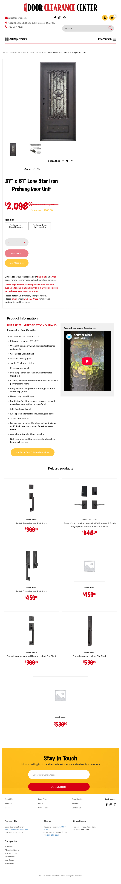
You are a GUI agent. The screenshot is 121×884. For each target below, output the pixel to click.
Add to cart (16, 253)
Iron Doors (9, 860)
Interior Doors (11, 853)
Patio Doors (9, 856)
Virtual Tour (43, 808)
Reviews (75, 803)
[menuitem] (13, 149)
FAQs (53, 276)
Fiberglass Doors (12, 850)
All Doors (8, 847)
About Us (8, 799)
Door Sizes (42, 799)
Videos (7, 808)
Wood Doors (10, 863)
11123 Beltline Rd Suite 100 (16, 829)
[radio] (16, 226)
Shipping (41, 276)
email (14, 298)
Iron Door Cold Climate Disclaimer (32, 452)
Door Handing (78, 799)
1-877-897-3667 (52, 835)
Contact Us (76, 808)
